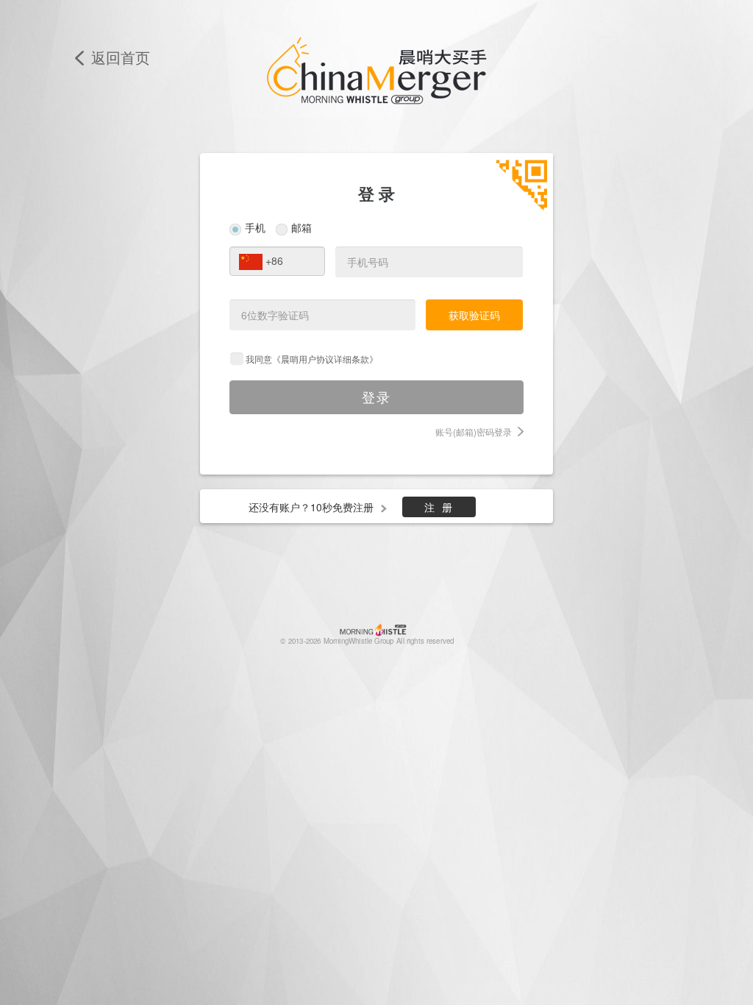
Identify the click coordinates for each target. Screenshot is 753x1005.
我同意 (312, 358)
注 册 (439, 507)
